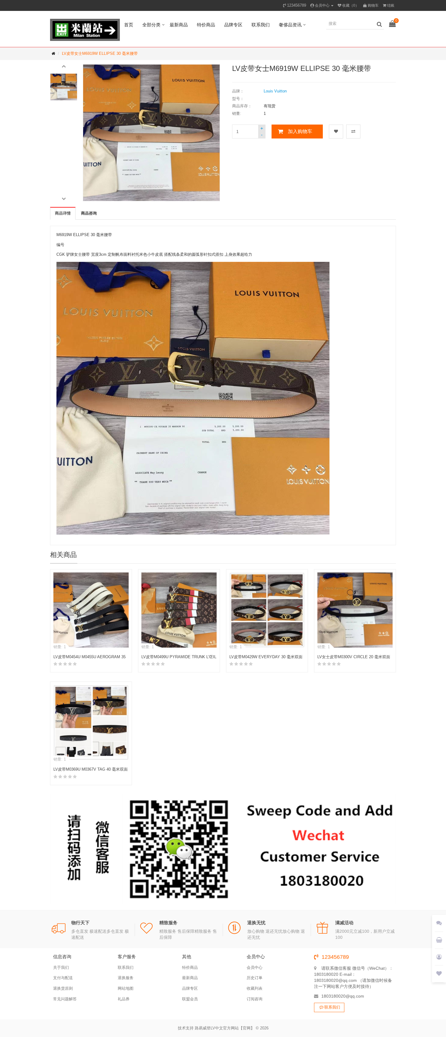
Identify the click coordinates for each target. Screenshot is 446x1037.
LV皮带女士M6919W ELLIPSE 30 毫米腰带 (100, 53)
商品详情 (63, 213)
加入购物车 (300, 131)
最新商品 (179, 24)
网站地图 (125, 988)
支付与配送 (63, 977)
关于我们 (61, 967)
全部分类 (151, 24)
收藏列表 (254, 988)
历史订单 (254, 977)
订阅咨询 (254, 999)
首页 (128, 24)
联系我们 (261, 24)
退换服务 (125, 977)
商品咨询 (89, 213)
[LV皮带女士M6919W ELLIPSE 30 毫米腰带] (63, 87)
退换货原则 (63, 988)
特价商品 (206, 24)
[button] (64, 66)
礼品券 (124, 999)
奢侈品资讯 (290, 24)
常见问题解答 (65, 999)
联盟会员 (190, 999)
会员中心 (254, 967)
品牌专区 (233, 24)
